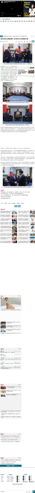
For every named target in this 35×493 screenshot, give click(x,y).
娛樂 (15, 21)
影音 (34, 21)
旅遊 (24, 21)
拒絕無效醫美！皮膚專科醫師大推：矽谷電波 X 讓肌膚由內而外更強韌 (6, 216)
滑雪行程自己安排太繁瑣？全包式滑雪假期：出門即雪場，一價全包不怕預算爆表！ (6, 223)
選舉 (31, 21)
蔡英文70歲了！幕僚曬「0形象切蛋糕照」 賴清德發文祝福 (23, 212)
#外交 (9, 203)
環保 (27, 21)
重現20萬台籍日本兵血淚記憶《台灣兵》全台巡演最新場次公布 (23, 238)
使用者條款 (12, 477)
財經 (6, 21)
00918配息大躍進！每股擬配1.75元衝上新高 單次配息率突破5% (18, 148)
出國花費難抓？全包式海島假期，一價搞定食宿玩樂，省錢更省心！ (23, 234)
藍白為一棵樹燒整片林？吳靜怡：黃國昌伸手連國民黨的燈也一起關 (23, 227)
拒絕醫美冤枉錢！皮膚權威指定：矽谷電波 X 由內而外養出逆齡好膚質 (23, 220)
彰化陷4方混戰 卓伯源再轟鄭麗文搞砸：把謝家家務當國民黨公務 (6, 242)
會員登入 (8, 481)
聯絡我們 (8, 477)
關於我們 (8, 476)
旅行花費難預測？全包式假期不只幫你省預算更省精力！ (6, 238)
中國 (10, 21)
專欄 (29, 21)
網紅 (17, 21)
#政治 (2, 203)
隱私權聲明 (12, 478)
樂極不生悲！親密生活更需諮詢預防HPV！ (6, 231)
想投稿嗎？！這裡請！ (11, 465)
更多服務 (10, 474)
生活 (13, 21)
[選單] (1, 19)
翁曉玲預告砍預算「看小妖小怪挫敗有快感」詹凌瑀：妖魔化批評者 (6, 234)
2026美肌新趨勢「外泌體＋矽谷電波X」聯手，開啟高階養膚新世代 (23, 216)
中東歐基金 (4, 77)
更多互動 (2, 474)
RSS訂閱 (11, 476)
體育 (20, 21)
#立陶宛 (22, 203)
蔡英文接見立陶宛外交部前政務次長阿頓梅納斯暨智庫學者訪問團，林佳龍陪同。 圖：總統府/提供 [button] (17, 63)
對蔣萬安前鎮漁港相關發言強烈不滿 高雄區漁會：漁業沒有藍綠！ (6, 212)
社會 (8, 21)
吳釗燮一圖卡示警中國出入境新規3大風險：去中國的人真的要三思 (23, 223)
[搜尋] (34, 19)
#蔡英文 (5, 203)
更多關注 (25, 474)
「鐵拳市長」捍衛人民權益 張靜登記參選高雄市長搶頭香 (6, 219)
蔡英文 (3, 66)
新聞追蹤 (2, 481)
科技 (22, 21)
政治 (1, 21)
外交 (6, 67)
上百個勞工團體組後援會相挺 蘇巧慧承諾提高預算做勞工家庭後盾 (6, 227)
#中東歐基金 (14, 203)
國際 (3, 21)
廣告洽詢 (11, 481)
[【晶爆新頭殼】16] (29, 9)
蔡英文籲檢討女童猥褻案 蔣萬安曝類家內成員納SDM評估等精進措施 (23, 242)
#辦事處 (18, 203)
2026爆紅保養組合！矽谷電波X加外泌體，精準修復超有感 (23, 231)
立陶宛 (2, 69)
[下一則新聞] (33, 36)
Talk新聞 (2, 477)
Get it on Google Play (25, 482)
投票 (1, 478)
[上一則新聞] (31, 36)
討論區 (2, 476)
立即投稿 (8, 478)
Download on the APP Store (31, 482)
